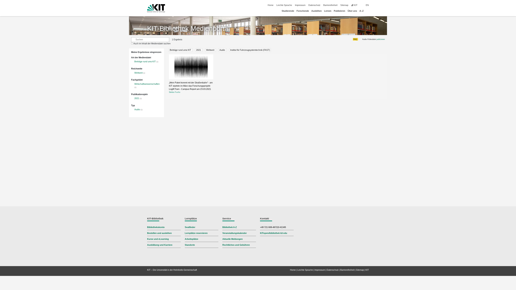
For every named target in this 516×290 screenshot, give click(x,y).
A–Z (361, 11)
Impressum (300, 5)
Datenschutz (314, 5)
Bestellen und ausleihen (159, 233)
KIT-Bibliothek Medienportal (188, 28)
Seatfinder (190, 227)
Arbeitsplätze (191, 239)
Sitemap (344, 5)
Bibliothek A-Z (229, 227)
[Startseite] (368, 11)
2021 (136, 98)
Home (270, 5)
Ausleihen (316, 11)
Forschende (303, 11)
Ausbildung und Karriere (159, 245)
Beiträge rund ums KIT (145, 61)
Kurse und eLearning (158, 239)
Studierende (288, 11)
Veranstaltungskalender (234, 233)
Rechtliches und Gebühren (236, 245)
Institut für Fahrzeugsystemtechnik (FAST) (250, 50)
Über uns (352, 11)
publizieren (381, 39)
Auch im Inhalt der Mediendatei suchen (152, 43)
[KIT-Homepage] (156, 8)
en (367, 5)
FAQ (355, 39)
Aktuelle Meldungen (232, 239)
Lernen (327, 11)
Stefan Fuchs (174, 92)
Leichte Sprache (284, 5)
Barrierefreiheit (330, 5)
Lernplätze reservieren (196, 233)
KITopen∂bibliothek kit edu (273, 233)
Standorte (190, 245)
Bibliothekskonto (156, 227)
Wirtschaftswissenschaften (147, 84)
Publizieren (339, 11)
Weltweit (138, 73)
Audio (137, 109)
